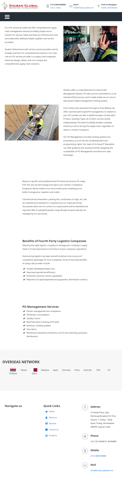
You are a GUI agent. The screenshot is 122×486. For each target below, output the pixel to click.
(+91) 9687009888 (98, 456)
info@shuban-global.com (102, 470)
